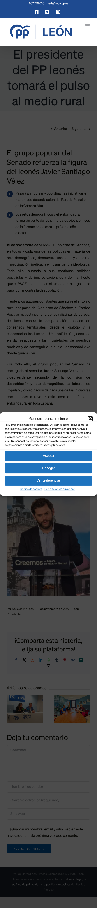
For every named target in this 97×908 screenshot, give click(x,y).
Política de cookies (31, 489)
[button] (90, 418)
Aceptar (48, 455)
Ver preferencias (49, 480)
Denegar (48, 468)
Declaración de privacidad (59, 489)
